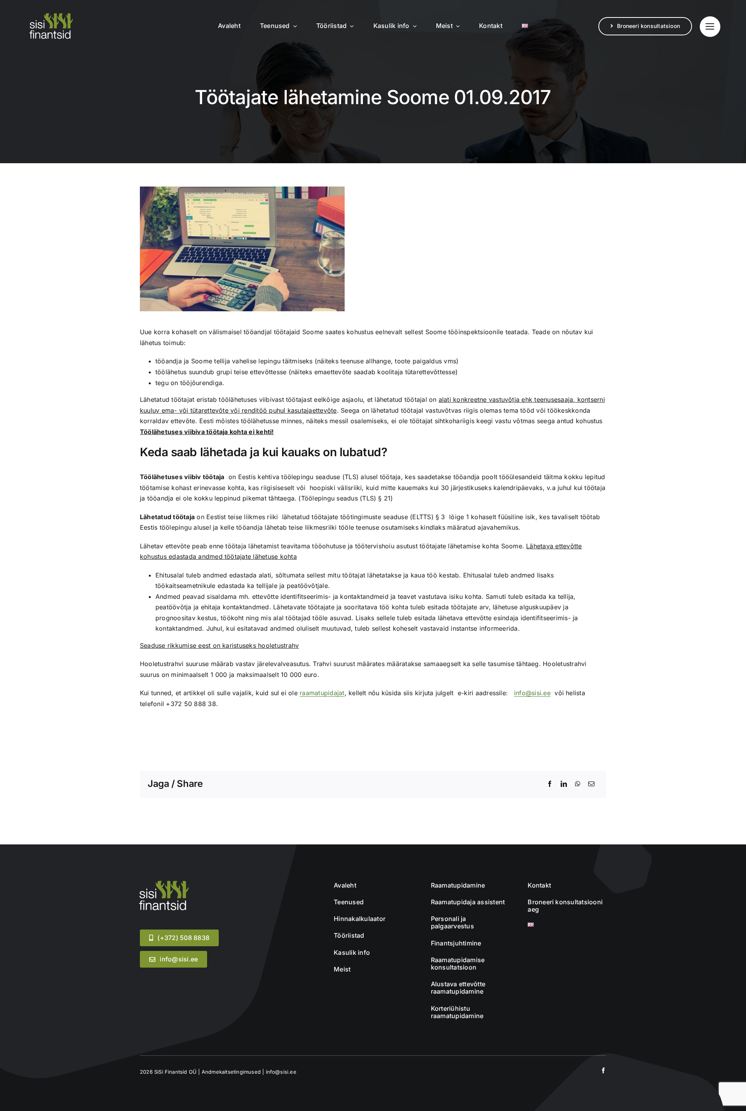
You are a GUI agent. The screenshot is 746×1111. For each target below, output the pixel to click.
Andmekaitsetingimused (231, 1072)
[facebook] (603, 1070)
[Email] (591, 784)
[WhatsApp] (577, 784)
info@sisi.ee (532, 693)
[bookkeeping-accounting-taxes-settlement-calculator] (163, 882)
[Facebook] (550, 784)
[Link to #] (710, 26)
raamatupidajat (322, 693)
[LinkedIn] (564, 784)
